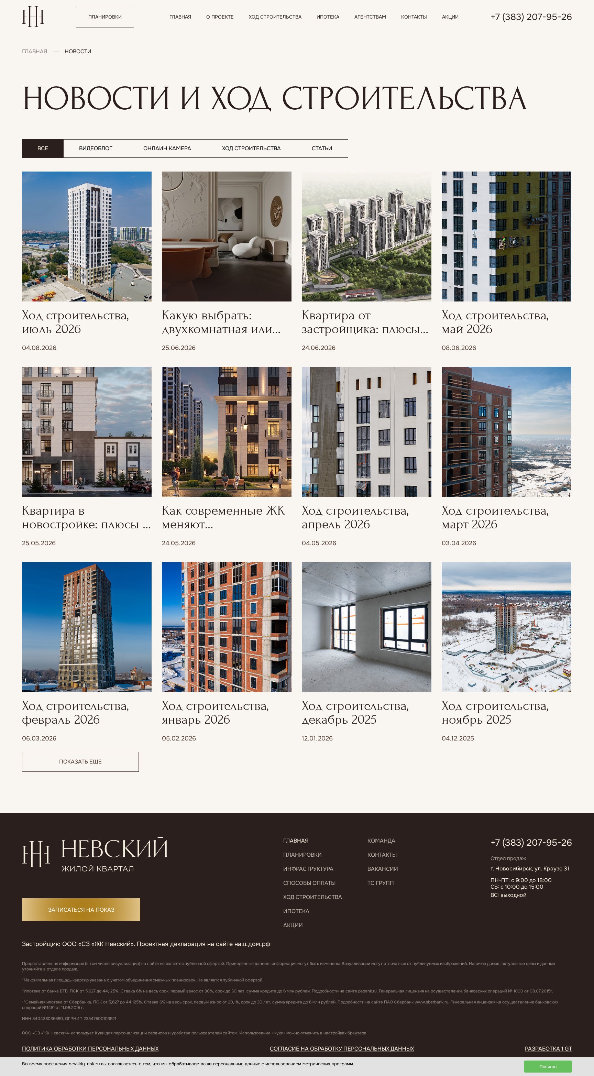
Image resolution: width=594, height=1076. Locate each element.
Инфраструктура (308, 868)
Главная (34, 51)
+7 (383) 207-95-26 (531, 842)
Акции (293, 925)
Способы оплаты (309, 883)
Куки (99, 1033)
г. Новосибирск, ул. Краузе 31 (530, 868)
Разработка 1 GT (548, 1049)
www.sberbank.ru (431, 1002)
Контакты (382, 854)
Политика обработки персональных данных (90, 1049)
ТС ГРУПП (380, 883)
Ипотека (296, 911)
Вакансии (382, 868)
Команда (381, 840)
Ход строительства (312, 897)
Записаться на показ (81, 909)
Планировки (302, 854)
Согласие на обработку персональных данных (342, 1049)
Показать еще (80, 761)
